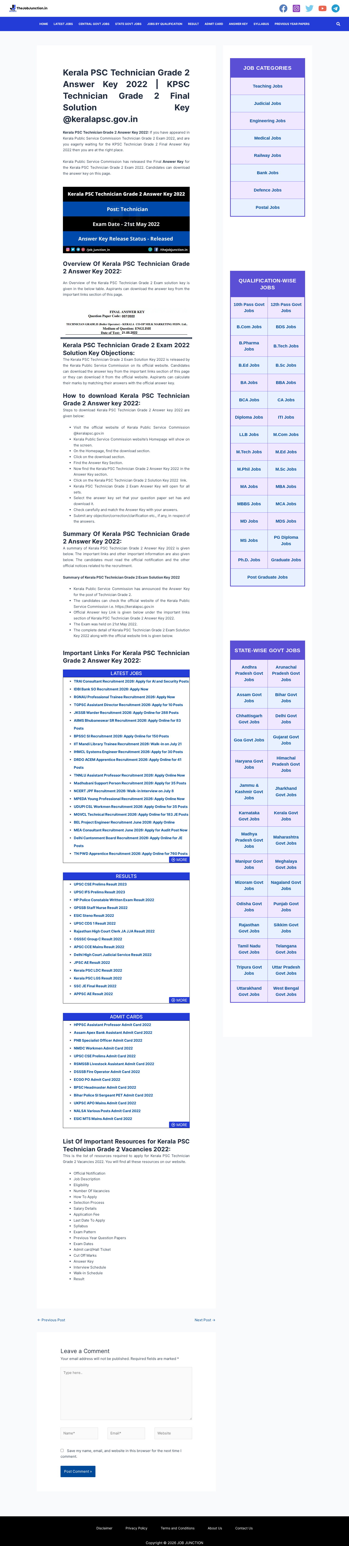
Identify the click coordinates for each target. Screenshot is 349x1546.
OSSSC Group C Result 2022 (98, 939)
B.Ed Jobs (249, 365)
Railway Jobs (267, 155)
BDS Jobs (286, 326)
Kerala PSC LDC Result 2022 (98, 970)
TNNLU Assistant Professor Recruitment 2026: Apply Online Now (129, 775)
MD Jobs (249, 521)
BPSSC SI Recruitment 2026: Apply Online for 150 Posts (121, 736)
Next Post (205, 1320)
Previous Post (51, 1320)
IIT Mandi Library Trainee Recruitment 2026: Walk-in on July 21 (128, 744)
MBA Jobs (286, 486)
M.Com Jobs (286, 434)
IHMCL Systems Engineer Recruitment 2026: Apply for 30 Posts (128, 752)
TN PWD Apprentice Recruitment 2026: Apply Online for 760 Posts (131, 853)
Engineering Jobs (268, 120)
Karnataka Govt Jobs (249, 815)
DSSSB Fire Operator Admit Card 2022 (107, 1071)
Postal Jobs (268, 207)
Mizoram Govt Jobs (249, 885)
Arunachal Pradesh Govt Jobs (286, 673)
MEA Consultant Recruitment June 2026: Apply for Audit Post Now (131, 830)
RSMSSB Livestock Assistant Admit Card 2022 (114, 1064)
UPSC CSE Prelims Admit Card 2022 (105, 1056)
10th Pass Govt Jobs (249, 307)
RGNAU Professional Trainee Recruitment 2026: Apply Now (124, 697)
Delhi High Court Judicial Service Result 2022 (112, 954)
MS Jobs (249, 540)
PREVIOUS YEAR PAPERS (292, 24)
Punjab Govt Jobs (286, 906)
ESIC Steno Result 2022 (94, 915)
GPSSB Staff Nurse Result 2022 (100, 907)
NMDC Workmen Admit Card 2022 (103, 1048)
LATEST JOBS (63, 24)
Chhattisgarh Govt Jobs (249, 718)
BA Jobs (249, 382)
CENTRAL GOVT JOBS (94, 24)
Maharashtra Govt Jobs (286, 840)
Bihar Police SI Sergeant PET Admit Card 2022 (113, 1095)
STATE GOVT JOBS (128, 24)
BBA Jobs (286, 382)
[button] (338, 24)
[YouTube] (322, 8)
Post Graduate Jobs (267, 577)
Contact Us (244, 1528)
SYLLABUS (261, 24)
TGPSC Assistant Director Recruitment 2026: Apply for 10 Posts (128, 705)
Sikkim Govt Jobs (286, 928)
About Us (215, 1528)
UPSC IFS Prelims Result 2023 (99, 892)
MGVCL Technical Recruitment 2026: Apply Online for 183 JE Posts (131, 814)
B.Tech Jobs (286, 346)
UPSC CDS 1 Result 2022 (95, 923)
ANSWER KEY (238, 24)
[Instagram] (296, 8)
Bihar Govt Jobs (286, 697)
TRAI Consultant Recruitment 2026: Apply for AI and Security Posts (131, 681)
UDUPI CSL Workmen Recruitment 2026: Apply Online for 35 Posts (131, 806)
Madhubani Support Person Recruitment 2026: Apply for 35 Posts (130, 783)
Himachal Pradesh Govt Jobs (286, 764)
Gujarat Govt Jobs (286, 740)
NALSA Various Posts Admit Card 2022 (107, 1111)
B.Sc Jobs (286, 365)
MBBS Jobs (249, 503)
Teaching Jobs (268, 86)
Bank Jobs (267, 172)
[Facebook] (283, 8)
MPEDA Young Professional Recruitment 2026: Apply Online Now (129, 798)
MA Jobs (249, 486)
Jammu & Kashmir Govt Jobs (249, 791)
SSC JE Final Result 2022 (95, 986)
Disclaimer (104, 1528)
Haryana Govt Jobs (249, 764)
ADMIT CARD (214, 24)
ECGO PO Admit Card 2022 (97, 1079)
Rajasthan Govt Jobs (249, 928)
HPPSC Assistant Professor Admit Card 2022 (112, 1024)
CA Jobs (286, 400)
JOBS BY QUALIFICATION (164, 24)
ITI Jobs (286, 417)
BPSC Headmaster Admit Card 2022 (105, 1087)
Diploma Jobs (249, 417)
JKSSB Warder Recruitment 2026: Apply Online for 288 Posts (126, 712)
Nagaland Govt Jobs (286, 885)
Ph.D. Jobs (249, 559)
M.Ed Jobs (286, 452)
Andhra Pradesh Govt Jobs (249, 673)
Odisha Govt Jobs (249, 906)
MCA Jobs (286, 503)
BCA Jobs (249, 400)
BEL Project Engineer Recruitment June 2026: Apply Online (124, 822)
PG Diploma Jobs (286, 540)
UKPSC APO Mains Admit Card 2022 (105, 1103)
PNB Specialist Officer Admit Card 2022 (108, 1040)
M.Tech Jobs (249, 452)
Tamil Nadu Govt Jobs (249, 949)
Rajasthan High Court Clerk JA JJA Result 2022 (114, 931)
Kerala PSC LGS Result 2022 (98, 978)
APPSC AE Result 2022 (93, 994)
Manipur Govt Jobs (249, 864)
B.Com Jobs (249, 326)
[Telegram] (335, 8)
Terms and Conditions (177, 1528)
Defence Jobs (268, 190)
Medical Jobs (267, 138)
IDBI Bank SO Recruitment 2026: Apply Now (111, 689)
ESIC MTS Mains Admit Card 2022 (103, 1118)
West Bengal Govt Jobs (286, 991)
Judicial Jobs (267, 103)
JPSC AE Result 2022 (92, 962)
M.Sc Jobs (286, 469)
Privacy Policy (136, 1528)
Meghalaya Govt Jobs (286, 864)
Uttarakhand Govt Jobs (249, 991)
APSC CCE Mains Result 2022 (99, 947)
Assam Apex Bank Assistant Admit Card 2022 (113, 1032)
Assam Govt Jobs (249, 697)
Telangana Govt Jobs (286, 949)
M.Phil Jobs (249, 469)
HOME (43, 24)
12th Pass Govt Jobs (286, 307)
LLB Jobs (249, 434)
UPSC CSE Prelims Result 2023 (100, 884)
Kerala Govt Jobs (286, 815)
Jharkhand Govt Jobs (286, 791)
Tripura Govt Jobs (249, 970)
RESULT (193, 24)
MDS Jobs (286, 521)
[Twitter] (309, 8)
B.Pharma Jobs (249, 346)
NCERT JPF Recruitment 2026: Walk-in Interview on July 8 (124, 791)
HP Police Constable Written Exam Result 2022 (114, 900)
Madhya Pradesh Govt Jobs (249, 840)
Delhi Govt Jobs (286, 718)
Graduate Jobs (286, 559)
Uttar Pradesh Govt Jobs (286, 970)
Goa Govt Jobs (249, 740)
